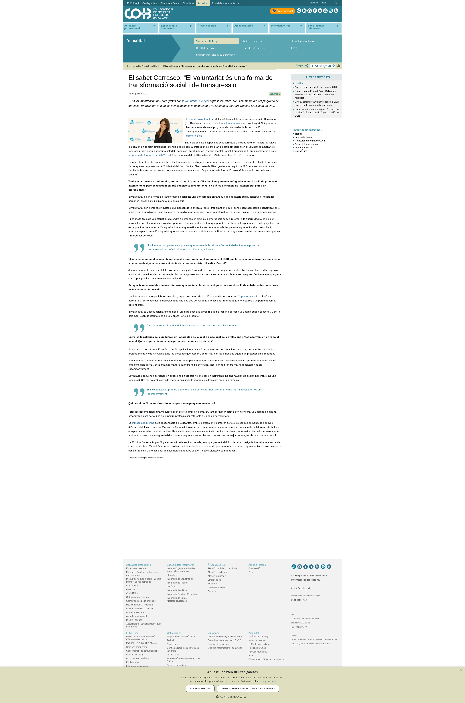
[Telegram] (299, 10)
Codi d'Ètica (301, 151)
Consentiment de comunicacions (142, 651)
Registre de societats (218, 644)
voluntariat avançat (197, 101)
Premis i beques (134, 620)
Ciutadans (213, 632)
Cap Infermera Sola (249, 296)
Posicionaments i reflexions (139, 604)
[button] (232, 697)
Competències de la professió (141, 601)
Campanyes (132, 585)
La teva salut (173, 654)
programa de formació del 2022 (146, 155)
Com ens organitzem (136, 647)
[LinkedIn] (304, 10)
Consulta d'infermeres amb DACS (224, 640)
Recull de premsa (205, 48)
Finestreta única (303, 137)
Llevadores (172, 575)
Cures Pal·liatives (216, 587)
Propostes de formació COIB (310, 140)
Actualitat (298, 83)
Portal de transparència (137, 658)
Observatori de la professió (139, 608)
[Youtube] (325, 10)
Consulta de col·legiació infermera (225, 636)
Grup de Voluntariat (199, 118)
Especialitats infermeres (180, 564)
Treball (298, 133)
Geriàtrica (172, 586)
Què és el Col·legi (135, 654)
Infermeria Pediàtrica (177, 590)
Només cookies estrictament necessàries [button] (248, 688)
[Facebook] (315, 10)
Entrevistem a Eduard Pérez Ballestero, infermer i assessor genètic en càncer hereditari (316, 94)
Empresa (212, 583)
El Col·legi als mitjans (302, 41)
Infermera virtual (303, 147)
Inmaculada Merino (143, 422)
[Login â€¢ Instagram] (309, 10)
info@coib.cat (300, 588)
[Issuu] (330, 10)
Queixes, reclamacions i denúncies (225, 648)
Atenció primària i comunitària (222, 568)
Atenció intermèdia (217, 576)
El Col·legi (132, 632)
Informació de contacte (137, 666)
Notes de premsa (251, 41)
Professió (131, 589)
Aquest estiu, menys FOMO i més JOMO (317, 87)
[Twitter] (320, 10)
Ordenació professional (137, 597)
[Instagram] (299, 566)
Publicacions (132, 662)
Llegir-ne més (269, 681)
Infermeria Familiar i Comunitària (183, 594)
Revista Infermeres (253, 48)
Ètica (250, 572)
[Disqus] (204, 507)
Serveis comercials (176, 665)
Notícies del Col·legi (207, 41)
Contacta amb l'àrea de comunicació (214, 55)
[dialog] (232, 685)
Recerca (212, 591)
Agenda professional (136, 616)
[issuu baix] (323, 566)
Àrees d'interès (257, 564)
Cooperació (254, 568)
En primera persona (136, 568)
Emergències (214, 580)
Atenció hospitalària (217, 572)
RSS (293, 48)
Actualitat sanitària (135, 612)
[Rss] (336, 10)
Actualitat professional (306, 144)
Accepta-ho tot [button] (200, 688)
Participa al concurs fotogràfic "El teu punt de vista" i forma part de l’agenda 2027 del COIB (317, 112)
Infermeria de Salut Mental (180, 579)
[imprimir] (339, 66)
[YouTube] (317, 566)
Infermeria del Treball (177, 583)
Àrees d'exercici (217, 564)
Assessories (173, 644)
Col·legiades (174, 632)
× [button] (461, 670)
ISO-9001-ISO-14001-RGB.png (141, 643)
